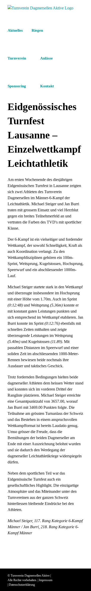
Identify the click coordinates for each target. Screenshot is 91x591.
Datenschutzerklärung (22, 584)
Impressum (45, 580)
